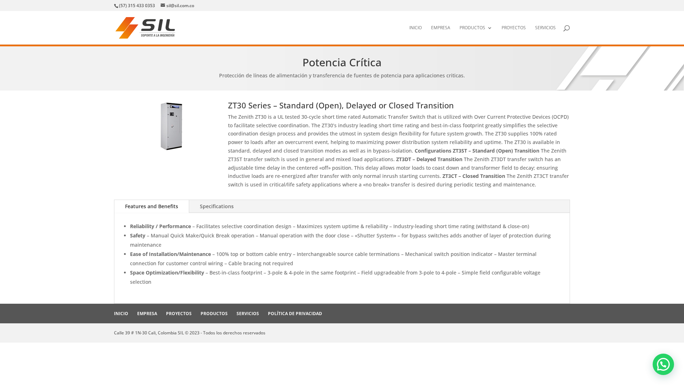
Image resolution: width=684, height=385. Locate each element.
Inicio (415, 28)
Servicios (545, 28)
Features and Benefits (151, 206)
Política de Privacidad (295, 313)
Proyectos (514, 28)
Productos (472, 28)
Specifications (217, 206)
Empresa (440, 28)
